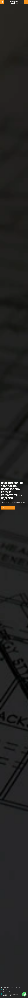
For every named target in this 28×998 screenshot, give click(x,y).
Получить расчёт (8, 508)
